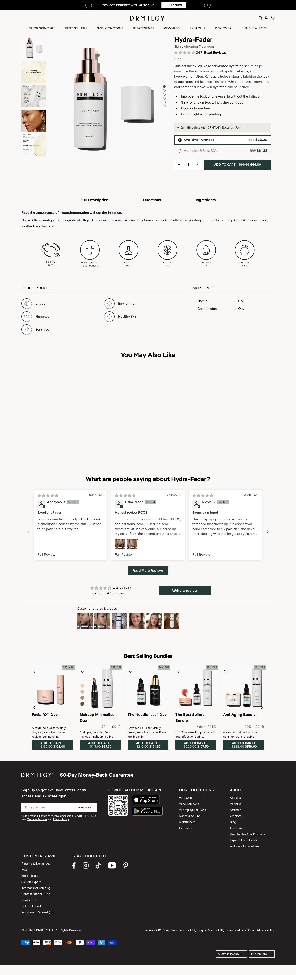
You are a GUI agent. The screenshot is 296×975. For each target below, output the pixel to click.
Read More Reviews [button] (148, 570)
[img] (47, 495)
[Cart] (272, 18)
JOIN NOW (84, 807)
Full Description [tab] (94, 200)
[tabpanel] (148, 239)
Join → (240, 127)
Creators (235, 816)
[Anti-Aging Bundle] (243, 687)
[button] (185, 52)
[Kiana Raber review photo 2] (132, 543)
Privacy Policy (265, 930)
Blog (233, 822)
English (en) (259, 954)
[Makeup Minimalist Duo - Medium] (100, 687)
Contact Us (28, 900)
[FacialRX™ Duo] (52, 687)
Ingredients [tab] (206, 200)
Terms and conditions (240, 930)
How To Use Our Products (247, 834)
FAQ (24, 869)
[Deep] (82, 704)
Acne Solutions (189, 804)
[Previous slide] (88, 5)
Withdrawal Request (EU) (37, 912)
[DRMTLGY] (148, 18)
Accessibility (188, 930)
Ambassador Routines (244, 846)
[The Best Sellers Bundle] (196, 687)
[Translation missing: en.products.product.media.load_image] (33, 47)
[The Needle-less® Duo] (148, 687)
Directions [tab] (152, 200)
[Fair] (82, 685)
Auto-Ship (185, 797)
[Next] (207, 5)
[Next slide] (267, 532)
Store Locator (30, 876)
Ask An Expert (31, 882)
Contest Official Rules (35, 894)
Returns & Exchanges (35, 863)
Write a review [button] (185, 590)
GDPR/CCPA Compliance (161, 930)
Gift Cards (185, 828)
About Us (236, 797)
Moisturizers (187, 822)
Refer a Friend (31, 906)
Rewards (236, 804)
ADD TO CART (237, 164)
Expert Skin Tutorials (243, 840)
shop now (174, 5)
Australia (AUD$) (228, 954)
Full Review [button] (46, 554)
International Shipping (35, 888)
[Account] (266, 18)
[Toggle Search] (260, 18)
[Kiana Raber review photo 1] (120, 543)
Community (237, 828)
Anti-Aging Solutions (192, 810)
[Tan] (82, 698)
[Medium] (82, 691)
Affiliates (235, 810)
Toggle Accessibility (211, 930)
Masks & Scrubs (189, 816)
